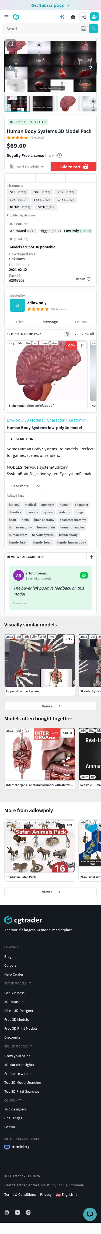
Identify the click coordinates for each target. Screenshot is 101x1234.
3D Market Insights (19, 1064)
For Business (14, 992)
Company (11, 947)
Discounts (12, 1037)
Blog (8, 956)
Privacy (46, 1194)
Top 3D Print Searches (21, 1091)
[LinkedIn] (7, 1212)
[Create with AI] (62, 16)
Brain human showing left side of (31, 406)
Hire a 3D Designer (18, 1010)
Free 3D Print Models (20, 1028)
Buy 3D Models (15, 983)
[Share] (81, 178)
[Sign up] (94, 16)
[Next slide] (90, 66)
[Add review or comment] (91, 556)
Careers (10, 965)
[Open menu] (6, 16)
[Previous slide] (10, 66)
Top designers (15, 1109)
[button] (83, 28)
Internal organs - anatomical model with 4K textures (41, 785)
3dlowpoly (37, 302)
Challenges (13, 1118)
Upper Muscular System (22, 691)
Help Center (13, 974)
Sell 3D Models (16, 1046)
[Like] (20, 178)
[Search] (93, 28)
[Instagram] (29, 1212)
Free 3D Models (16, 1019)
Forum (9, 1126)
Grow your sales (17, 1055)
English (64, 1194)
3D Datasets (13, 1001)
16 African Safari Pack (21, 877)
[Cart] (73, 16)
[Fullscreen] (10, 43)
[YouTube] (18, 1212)
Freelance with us (18, 1073)
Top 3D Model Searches (22, 1082)
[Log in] (83, 16)
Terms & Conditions (20, 1194)
